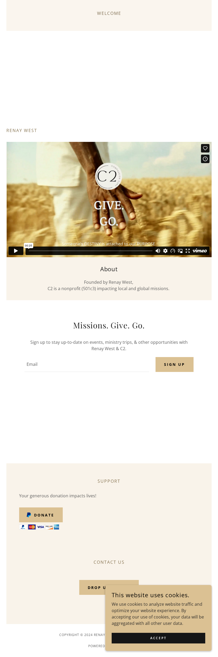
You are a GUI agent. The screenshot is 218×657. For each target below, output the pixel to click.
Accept (158, 638)
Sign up (174, 364)
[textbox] (86, 364)
